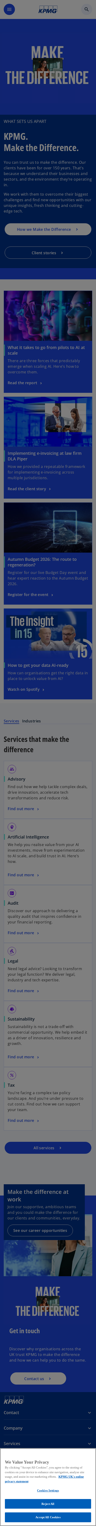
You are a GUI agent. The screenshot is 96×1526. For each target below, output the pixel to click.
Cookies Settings (48, 1490)
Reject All (47, 1504)
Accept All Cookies (47, 1517)
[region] (48, 1487)
